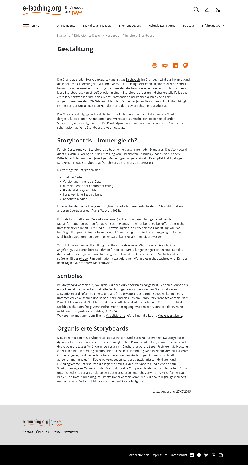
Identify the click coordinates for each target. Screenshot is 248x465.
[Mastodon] (199, 454)
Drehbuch (133, 79)
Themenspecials (130, 26)
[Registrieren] (217, 9)
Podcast (188, 26)
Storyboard (146, 36)
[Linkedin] (192, 454)
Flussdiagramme (68, 364)
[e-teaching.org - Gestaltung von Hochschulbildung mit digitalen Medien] (53, 7)
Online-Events (65, 26)
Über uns (42, 432)
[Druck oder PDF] (154, 65)
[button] (39, 26)
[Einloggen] (206, 9)
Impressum (159, 455)
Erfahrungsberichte (215, 26)
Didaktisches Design (88, 36)
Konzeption (113, 36)
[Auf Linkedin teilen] (175, 65)
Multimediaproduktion (113, 84)
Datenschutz (178, 455)
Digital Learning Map (97, 26)
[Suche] (196, 9)
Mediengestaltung (170, 315)
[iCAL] (221, 454)
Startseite (63, 36)
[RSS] (214, 454)
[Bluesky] (206, 454)
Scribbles (178, 88)
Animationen (97, 119)
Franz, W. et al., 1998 (105, 211)
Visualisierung (115, 315)
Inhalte (130, 36)
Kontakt (28, 432)
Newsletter (71, 432)
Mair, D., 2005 (106, 311)
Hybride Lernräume (162, 26)
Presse (56, 432)
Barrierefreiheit (138, 455)
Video (84, 258)
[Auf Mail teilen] (165, 65)
